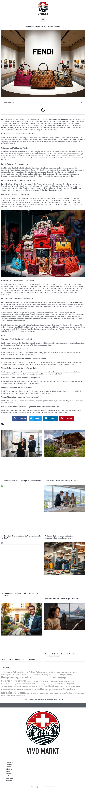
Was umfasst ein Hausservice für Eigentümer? (19, 659)
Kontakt (9, 780)
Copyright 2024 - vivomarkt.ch (43, 787)
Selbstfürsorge (43, 689)
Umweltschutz (61, 693)
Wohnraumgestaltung (75, 693)
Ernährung (48, 678)
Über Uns (9, 778)
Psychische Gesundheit (72, 686)
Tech (7, 776)
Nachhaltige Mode (32, 686)
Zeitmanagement (20, 695)
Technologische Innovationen (48, 693)
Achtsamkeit (6, 672)
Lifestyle (9, 769)
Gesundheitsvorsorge (9, 684)
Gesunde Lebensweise (32, 681)
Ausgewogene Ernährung (62, 672)
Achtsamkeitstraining (45, 672)
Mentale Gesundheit (8, 686)
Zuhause (9, 764)
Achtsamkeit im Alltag (23, 672)
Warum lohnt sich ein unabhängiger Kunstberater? (21, 481)
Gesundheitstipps (69, 681)
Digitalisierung (29, 674)
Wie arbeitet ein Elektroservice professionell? (62, 599)
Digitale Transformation (17, 675)
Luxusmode (77, 684)
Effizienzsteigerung (41, 675)
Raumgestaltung (7, 689)
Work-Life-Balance (8, 695)
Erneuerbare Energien (39, 678)
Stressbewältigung (13, 692)
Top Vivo (9, 762)
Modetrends (20, 686)
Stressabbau (69, 689)
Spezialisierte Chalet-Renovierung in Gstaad (61, 481)
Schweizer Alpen (28, 689)
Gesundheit (44, 681)
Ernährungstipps (59, 678)
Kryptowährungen (48, 684)
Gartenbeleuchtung (73, 678)
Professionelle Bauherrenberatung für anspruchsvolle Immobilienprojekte (59, 537)
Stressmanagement (33, 693)
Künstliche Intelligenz (63, 684)
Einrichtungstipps (53, 674)
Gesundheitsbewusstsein (57, 681)
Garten (8, 767)
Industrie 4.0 (38, 684)
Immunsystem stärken (25, 684)
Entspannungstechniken (16, 677)
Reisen (8, 773)
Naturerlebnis (59, 686)
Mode (25, 700)
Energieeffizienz (65, 674)
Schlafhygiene (18, 689)
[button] (43, 20)
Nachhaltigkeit (47, 686)
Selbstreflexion (57, 689)
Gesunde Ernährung (13, 680)
